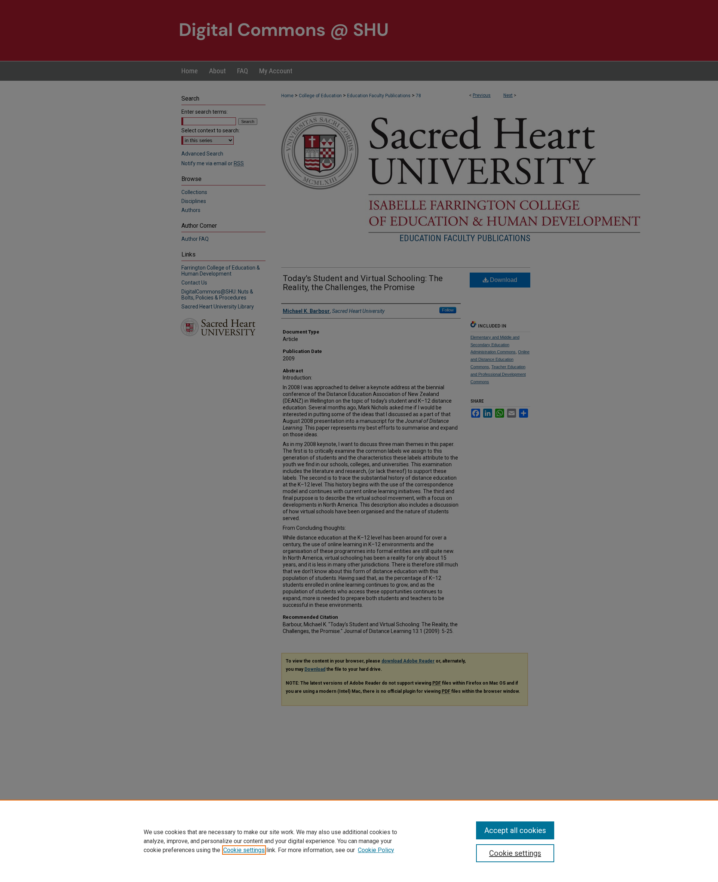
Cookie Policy (376, 850)
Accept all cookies (515, 830)
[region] (359, 841)
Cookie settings (244, 850)
